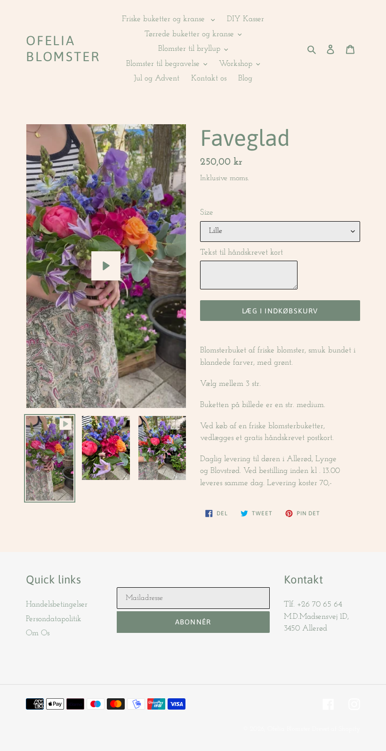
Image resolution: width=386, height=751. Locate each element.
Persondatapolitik (53, 619)
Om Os (37, 633)
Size (206, 212)
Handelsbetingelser (57, 604)
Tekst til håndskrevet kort (241, 252)
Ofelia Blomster (63, 48)
